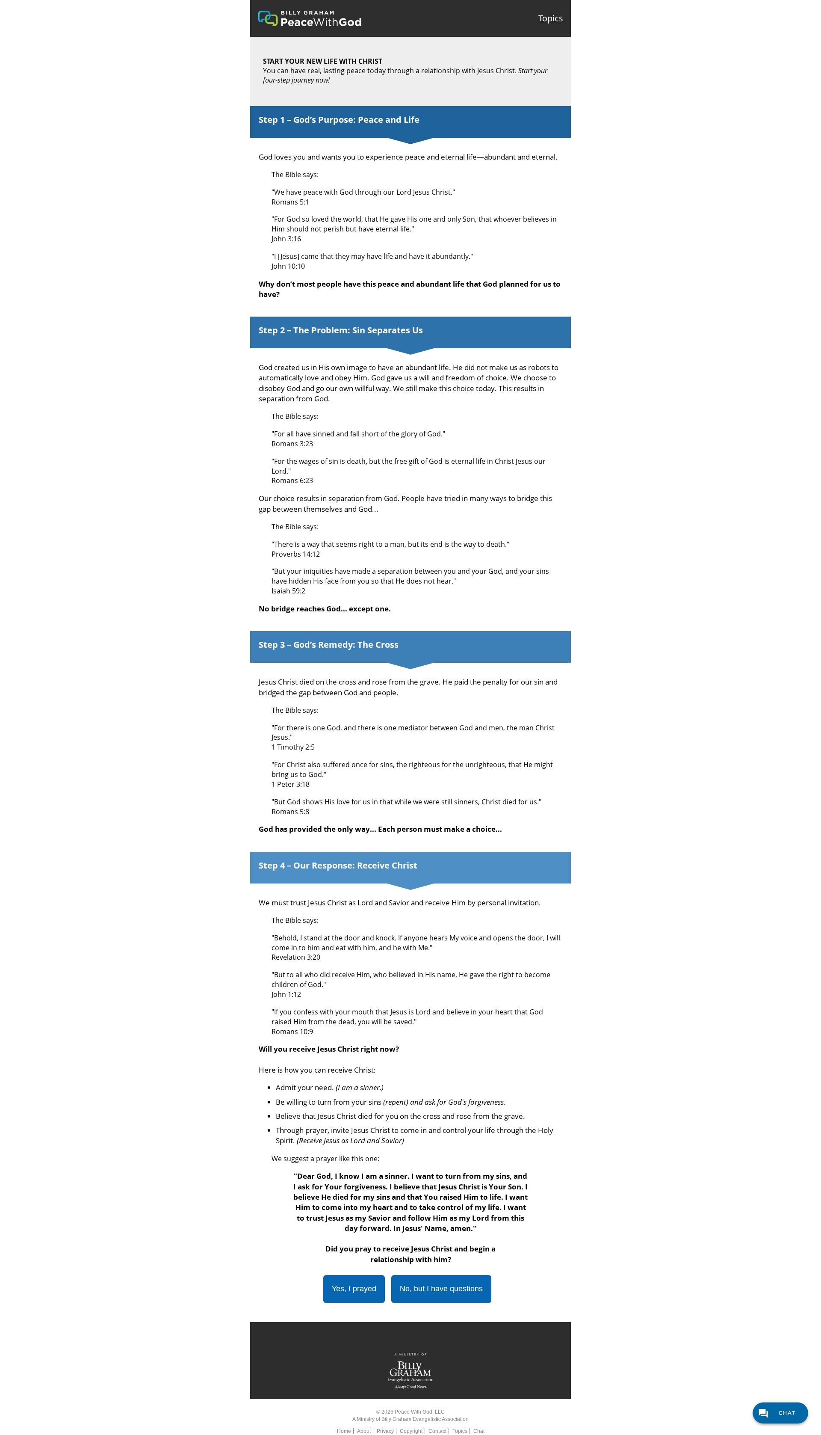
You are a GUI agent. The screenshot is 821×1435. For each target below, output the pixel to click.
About (364, 1431)
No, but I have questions (441, 1288)
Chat (478, 1431)
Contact (437, 1431)
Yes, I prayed (354, 1288)
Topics (550, 18)
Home (344, 1431)
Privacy (385, 1431)
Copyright (411, 1431)
